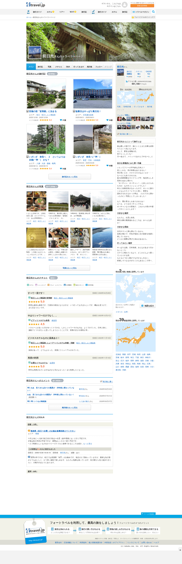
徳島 (122, 366)
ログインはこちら (114, 6)
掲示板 (89, 66)
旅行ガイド (37, 12)
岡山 (143, 363)
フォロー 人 (123, 115)
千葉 (137, 357)
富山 (117, 360)
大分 (152, 366)
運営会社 (58, 542)
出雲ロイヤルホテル (39, 362)
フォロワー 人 (124, 123)
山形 (143, 354)
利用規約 (83, 542)
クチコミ (58, 66)
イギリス (119, 312)
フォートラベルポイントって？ (144, 17)
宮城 (134, 354)
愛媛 (127, 366)
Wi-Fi (72, 12)
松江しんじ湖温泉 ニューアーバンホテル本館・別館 (52, 342)
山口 (117, 366)
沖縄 (124, 370)
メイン (31, 66)
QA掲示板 (127, 106)
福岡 (137, 366)
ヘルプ (156, 542)
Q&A (68, 66)
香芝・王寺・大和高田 (91, 160)
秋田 (139, 354)
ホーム (28, 17)
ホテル (49, 12)
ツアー (62, 12)
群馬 (127, 357)
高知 (132, 366)
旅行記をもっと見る (70, 176)
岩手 (129, 354)
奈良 (122, 363)
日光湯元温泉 (88, 114)
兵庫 (117, 363)
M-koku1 (82, 395)
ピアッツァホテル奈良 (40, 320)
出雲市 (52, 362)
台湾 (126, 312)
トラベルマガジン (142, 12)
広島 (148, 363)
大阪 (152, 360)
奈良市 (54, 320)
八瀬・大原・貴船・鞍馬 (46, 163)
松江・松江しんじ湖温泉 (46, 114)
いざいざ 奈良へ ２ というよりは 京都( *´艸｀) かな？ (47, 158)
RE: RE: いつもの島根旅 (36, 401)
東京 (142, 357)
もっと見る (87, 443)
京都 (147, 360)
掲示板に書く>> (126, 134)
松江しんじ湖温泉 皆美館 (41, 297)
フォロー (98, 66)
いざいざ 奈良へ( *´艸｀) (88, 156)
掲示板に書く (108, 381)
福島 (148, 354)
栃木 (122, 357)
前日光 (81, 389)
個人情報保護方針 (95, 542)
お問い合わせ (146, 542)
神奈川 (147, 357)
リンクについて (133, 542)
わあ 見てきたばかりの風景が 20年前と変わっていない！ (50, 394)
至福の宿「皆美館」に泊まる (43, 111)
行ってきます (79, 66)
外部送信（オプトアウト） (114, 542)
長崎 (147, 366)
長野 (132, 360)
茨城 (117, 357)
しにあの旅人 (84, 401)
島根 (37, 433)
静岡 (137, 360)
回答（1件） (33, 424)
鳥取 (134, 363)
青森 (124, 354)
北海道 (118, 354)
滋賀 (142, 360)
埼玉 (132, 357)
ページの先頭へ (149, 514)
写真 (49, 66)
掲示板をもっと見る (70, 407)
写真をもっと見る (70, 268)
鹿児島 (118, 370)
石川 (122, 360)
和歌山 (128, 363)
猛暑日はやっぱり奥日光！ (88, 111)
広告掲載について (71, 542)
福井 (127, 360)
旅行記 (84, 12)
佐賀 (142, 366)
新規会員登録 (142, 5)
